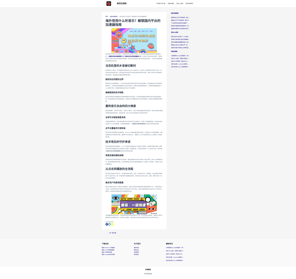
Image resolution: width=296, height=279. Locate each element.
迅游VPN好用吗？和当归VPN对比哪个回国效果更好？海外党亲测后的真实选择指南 (180, 61)
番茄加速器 (121, 3)
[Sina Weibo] (112, 224)
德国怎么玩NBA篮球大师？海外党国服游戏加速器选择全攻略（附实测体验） (180, 45)
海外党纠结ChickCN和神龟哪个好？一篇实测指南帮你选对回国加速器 (180, 66)
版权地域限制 (189, 3)
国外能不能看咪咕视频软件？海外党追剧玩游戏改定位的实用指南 (180, 25)
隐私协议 (136, 250)
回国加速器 (171, 3)
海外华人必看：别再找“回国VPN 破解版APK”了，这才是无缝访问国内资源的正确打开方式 (180, 58)
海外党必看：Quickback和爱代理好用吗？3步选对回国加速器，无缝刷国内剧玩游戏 (180, 64)
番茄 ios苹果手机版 (107, 252)
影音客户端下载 (161, 3)
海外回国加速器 (148, 273)
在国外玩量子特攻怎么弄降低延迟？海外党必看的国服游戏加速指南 (180, 47)
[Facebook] (106, 224)
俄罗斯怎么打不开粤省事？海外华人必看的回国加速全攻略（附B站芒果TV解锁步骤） (180, 17)
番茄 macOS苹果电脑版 (108, 250)
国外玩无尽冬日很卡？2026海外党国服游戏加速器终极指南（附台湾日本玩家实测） (180, 36)
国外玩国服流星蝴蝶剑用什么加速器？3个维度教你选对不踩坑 (180, 42)
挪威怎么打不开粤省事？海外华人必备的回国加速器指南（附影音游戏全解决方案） (180, 20)
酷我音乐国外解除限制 (115, 56)
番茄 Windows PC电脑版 (108, 247)
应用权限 (136, 252)
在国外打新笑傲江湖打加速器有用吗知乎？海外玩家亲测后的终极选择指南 (180, 39)
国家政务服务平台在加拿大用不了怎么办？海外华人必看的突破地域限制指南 (180, 28)
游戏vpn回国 (179, 3)
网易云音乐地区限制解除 (132, 56)
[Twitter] (109, 224)
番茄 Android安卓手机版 (108, 254)
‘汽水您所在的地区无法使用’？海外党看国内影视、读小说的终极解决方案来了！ (180, 23)
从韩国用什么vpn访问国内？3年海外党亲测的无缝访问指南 (180, 55)
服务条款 (136, 247)
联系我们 (136, 254)
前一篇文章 (112, 233)
